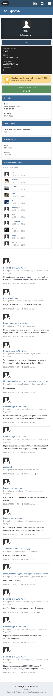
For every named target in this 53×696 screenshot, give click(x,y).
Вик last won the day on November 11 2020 (29, 78)
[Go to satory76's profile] (6, 188)
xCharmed (16, 221)
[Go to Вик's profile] (6, 261)
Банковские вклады (12, 487)
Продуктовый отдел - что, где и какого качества (25, 381)
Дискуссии (38, 300)
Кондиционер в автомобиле (16, 323)
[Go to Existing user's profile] (6, 209)
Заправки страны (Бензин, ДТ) (17, 548)
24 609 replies (29, 504)
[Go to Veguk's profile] (6, 237)
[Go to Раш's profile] (6, 216)
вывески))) (8, 466)
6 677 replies (28, 308)
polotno (14, 242)
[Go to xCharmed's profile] (6, 223)
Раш (13, 214)
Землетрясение (10, 297)
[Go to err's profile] (6, 174)
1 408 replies (28, 336)
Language (20, 686)
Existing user (17, 207)
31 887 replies (29, 559)
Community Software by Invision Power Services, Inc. (26, 692)
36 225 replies (29, 283)
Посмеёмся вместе (33, 469)
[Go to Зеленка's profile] (6, 181)
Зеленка (15, 179)
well (13, 193)
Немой (14, 228)
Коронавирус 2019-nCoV (14, 267)
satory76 (15, 186)
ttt (12, 200)
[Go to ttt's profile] (6, 202)
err (13, 172)
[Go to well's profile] (6, 195)
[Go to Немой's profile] (6, 230)
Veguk (14, 235)
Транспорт (30, 326)
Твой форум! (11, 10)
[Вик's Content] (26, 42)
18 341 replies (29, 392)
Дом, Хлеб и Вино (39, 384)
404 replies (27, 473)
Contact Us (33, 686)
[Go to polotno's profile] (6, 243)
